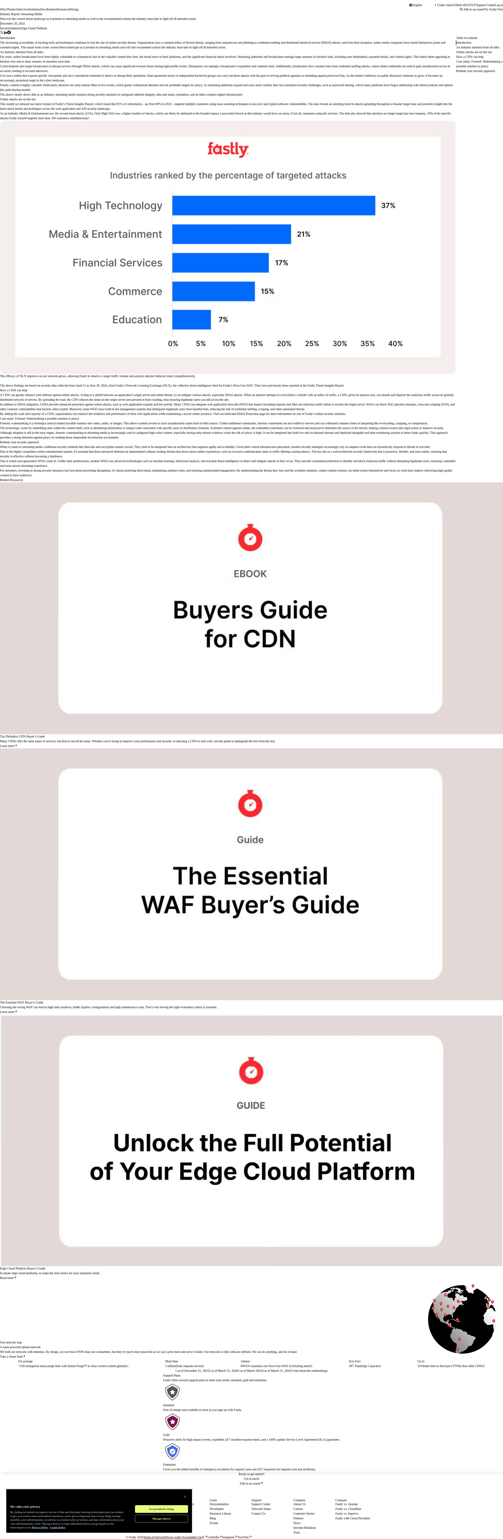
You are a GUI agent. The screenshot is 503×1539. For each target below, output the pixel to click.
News (297, 1523)
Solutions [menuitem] (34, 9)
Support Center (485, 5)
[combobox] (423, 5)
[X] (2, 33)
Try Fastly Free (493, 9)
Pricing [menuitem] (74, 9)
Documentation (219, 1504)
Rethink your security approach (475, 71)
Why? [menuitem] (3, 9)
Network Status (261, 1508)
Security (5, 28)
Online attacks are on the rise (474, 52)
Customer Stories (304, 1513)
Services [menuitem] (23, 9)
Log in (499, 5)
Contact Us (258, 1513)
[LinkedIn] (5, 33)
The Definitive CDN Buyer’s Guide (22, 736)
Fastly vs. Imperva (346, 1513)
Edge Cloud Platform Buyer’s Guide (22, 1268)
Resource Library (220, 1513)
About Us (299, 1504)
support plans (197, 1380)
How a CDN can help (470, 56)
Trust (296, 1532)
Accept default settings (161, 1509)
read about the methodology (310, 1370)
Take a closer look (11, 1356)
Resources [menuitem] (63, 9)
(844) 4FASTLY (465, 5)
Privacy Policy (40, 1527)
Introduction (463, 42)
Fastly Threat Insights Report (325, 385)
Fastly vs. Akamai (346, 1504)
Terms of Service (153, 1537)
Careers (298, 1508)
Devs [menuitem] (43, 9)
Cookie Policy (58, 1527)
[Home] (10, 7)
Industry (15, 28)
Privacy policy (173, 1537)
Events (214, 1523)
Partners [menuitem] (52, 9)
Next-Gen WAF (242, 385)
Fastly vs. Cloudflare (348, 1508)
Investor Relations (304, 1527)
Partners (298, 1518)
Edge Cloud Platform (34, 28)
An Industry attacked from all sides (477, 47)
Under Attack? (446, 5)
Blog (213, 1518)
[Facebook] (9, 33)
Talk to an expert (473, 9)
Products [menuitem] (12, 9)
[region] (99, 1511)
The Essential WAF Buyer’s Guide (21, 1002)
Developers (217, 1508)
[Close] (185, 1496)
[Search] (461, 9)
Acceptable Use (192, 1537)
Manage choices (161, 1518)
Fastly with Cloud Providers (352, 1518)
